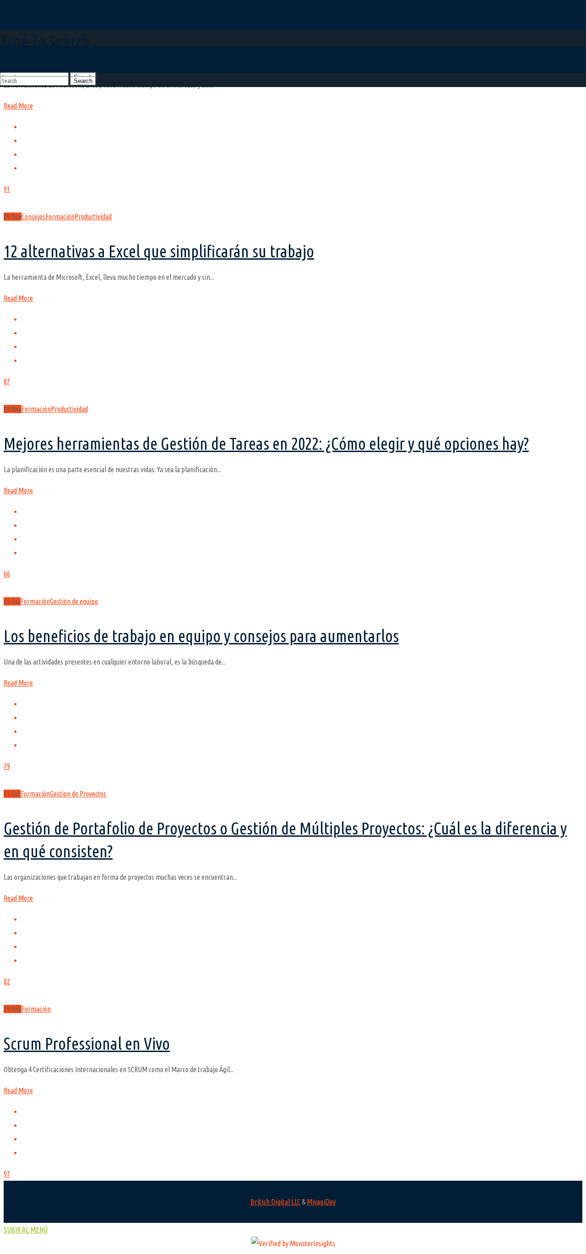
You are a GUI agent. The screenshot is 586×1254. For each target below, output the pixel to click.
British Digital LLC (275, 1202)
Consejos (33, 217)
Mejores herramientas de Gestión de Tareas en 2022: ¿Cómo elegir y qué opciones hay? (266, 443)
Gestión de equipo (74, 601)
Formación (60, 217)
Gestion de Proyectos (78, 794)
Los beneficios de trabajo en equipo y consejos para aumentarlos (201, 636)
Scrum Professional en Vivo (87, 1043)
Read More (18, 106)
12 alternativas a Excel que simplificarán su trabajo (159, 251)
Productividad (93, 217)
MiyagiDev (321, 1202)
